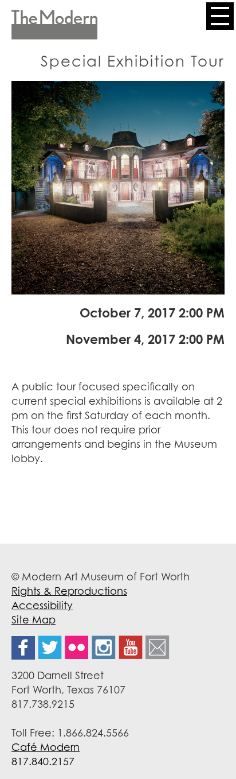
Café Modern (45, 747)
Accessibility (42, 605)
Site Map (33, 619)
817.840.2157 (42, 761)
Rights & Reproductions (69, 590)
